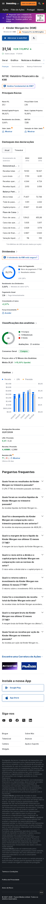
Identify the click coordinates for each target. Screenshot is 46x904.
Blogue (5, 733)
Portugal (31, 10)
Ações (5, 10)
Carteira (5, 744)
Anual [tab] (7, 150)
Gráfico (14, 60)
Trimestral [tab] (19, 150)
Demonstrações (18, 66)
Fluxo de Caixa (9, 212)
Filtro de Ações (17, 10)
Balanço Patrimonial (34, 66)
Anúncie (28, 739)
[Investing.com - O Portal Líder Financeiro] (12, 3)
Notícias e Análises (31, 60)
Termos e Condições (10, 872)
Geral (5, 60)
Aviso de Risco (7, 888)
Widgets (5, 749)
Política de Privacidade (10, 880)
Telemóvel (6, 739)
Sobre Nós (29, 733)
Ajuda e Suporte (32, 744)
